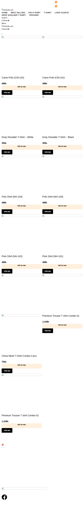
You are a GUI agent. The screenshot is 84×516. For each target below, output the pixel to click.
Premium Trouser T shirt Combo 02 (20, 415)
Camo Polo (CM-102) (13, 77)
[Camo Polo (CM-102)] (22, 56)
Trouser (4, 465)
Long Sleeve (6, 461)
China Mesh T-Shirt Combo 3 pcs (19, 356)
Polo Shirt (5, 453)
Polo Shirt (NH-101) (52, 256)
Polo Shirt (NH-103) (52, 196)
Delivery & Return (8, 471)
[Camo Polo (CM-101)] (62, 56)
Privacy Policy (6, 482)
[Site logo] (7, 10)
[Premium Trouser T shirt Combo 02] (22, 394)
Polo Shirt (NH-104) (12, 196)
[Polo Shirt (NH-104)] (22, 175)
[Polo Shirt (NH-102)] (22, 235)
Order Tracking (7, 475)
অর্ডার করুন (7, 92)
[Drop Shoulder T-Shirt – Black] (62, 115)
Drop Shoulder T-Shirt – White (17, 137)
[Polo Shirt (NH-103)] (62, 175)
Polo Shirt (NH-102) (12, 256)
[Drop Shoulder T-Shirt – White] (22, 115)
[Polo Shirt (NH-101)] (62, 235)
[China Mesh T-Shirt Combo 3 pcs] (22, 294)
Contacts (5, 479)
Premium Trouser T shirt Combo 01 (60, 315)
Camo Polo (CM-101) (53, 77)
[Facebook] (4, 497)
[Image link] (25, 489)
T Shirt (4, 457)
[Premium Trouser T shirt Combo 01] (62, 294)
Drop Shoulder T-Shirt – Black (58, 137)
